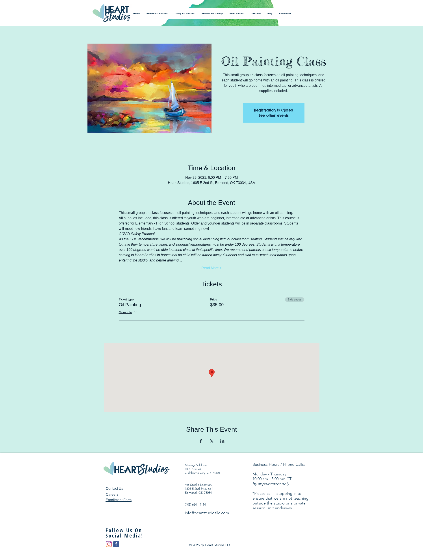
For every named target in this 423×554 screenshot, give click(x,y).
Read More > (211, 268)
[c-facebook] (116, 544)
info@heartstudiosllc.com (207, 512)
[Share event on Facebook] (201, 441)
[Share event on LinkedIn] (222, 441)
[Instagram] (109, 544)
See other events (274, 115)
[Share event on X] (212, 441)
